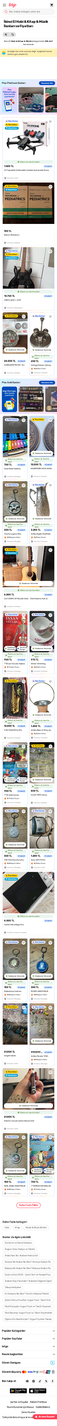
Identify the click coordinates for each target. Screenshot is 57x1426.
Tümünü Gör (47, 83)
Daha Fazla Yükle (28, 1205)
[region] (29, 100)
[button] (4, 5)
